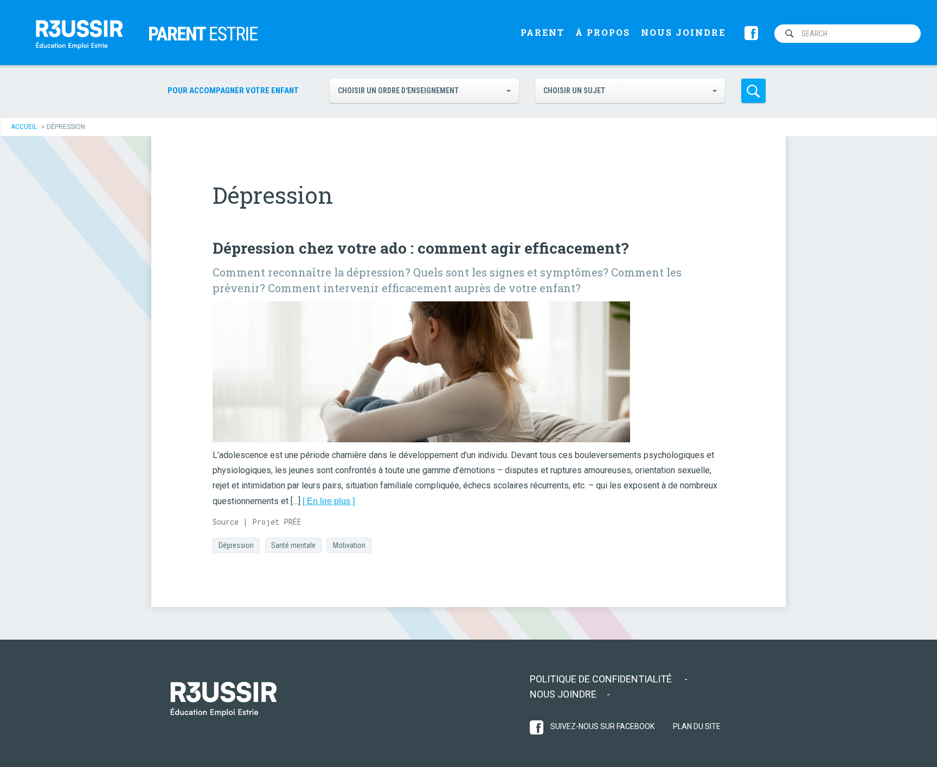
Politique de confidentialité (602, 679)
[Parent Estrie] (78, 32)
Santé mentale (293, 545)
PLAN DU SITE (697, 726)
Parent (542, 32)
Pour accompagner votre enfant (233, 90)
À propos (602, 32)
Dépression (236, 545)
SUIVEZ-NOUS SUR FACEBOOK (601, 726)
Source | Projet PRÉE (257, 522)
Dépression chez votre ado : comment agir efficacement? (420, 248)
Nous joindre (683, 32)
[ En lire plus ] (329, 501)
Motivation (349, 545)
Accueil (24, 127)
